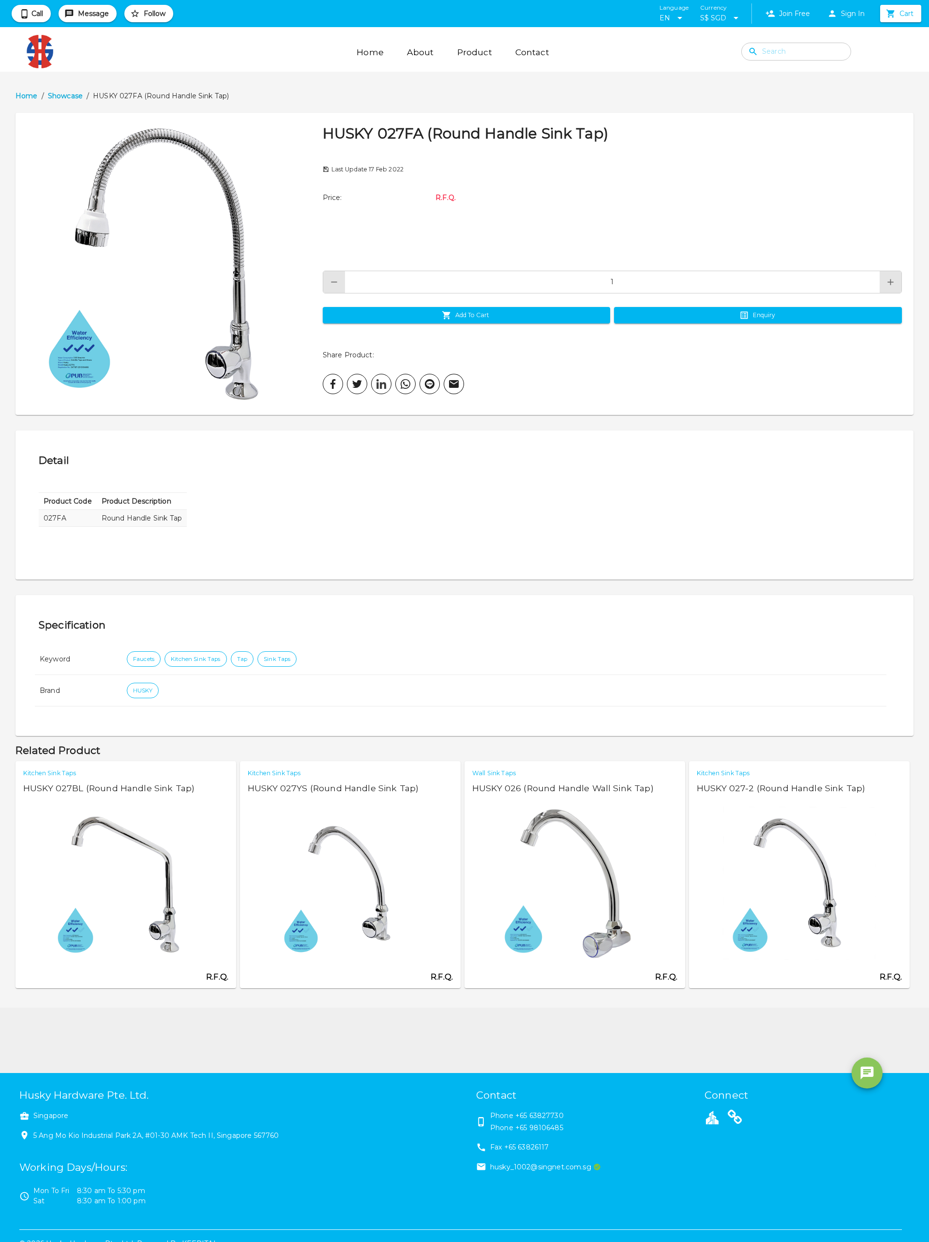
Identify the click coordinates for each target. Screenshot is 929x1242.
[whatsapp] (405, 384)
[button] (169, 263)
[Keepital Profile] (712, 1117)
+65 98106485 (539, 1127)
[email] (454, 384)
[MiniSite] (735, 1118)
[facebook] (333, 384)
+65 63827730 (539, 1115)
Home (26, 96)
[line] (430, 384)
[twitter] (357, 384)
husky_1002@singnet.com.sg (540, 1167)
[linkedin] (381, 384)
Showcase (65, 96)
